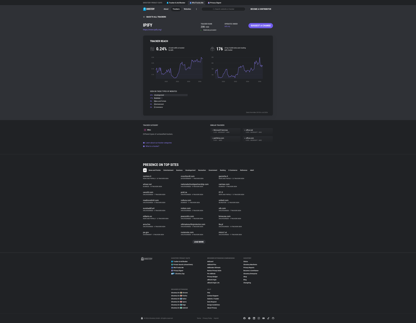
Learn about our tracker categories (159, 143)
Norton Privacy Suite (214, 270)
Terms (199, 318)
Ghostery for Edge (178, 305)
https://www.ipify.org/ (152, 29)
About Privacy (212, 308)
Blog (245, 280)
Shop (245, 277)
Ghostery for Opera (179, 302)
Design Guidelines (213, 305)
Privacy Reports (248, 267)
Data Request (212, 302)
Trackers (176, 9)
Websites (187, 9)
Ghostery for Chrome (179, 293)
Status (245, 261)
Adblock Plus (211, 264)
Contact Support (212, 296)
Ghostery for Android (179, 308)
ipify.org (227, 26)
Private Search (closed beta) (183, 264)
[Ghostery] (149, 9)
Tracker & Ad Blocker (177, 3)
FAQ (208, 293)
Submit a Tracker (213, 299)
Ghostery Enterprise (250, 273)
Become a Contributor (261, 9)
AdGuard (210, 261)
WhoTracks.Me (197, 3)
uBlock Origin (211, 280)
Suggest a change (261, 25)
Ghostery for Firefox (179, 296)
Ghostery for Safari (178, 299)
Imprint (216, 318)
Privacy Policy (207, 318)
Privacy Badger (212, 277)
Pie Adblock (211, 273)
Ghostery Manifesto (250, 264)
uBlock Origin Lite (213, 283)
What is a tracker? (152, 146)
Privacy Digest (215, 3)
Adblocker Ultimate (213, 267)
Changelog (247, 283)
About (166, 9)
